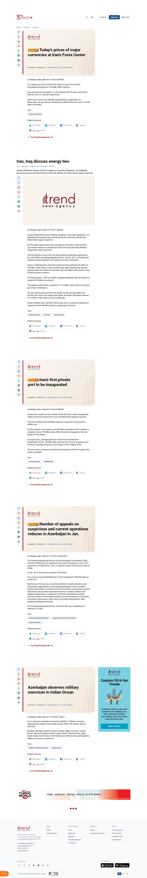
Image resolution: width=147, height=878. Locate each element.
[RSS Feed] (48, 865)
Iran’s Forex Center (35, 114)
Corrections (72, 843)
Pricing (92, 830)
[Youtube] (34, 865)
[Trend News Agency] (24, 828)
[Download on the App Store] (107, 865)
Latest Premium (51, 833)
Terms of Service (117, 830)
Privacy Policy (116, 833)
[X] (29, 865)
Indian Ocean (56, 748)
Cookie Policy (116, 840)
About (70, 830)
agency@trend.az (23, 851)
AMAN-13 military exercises (38, 748)
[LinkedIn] (43, 865)
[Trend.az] (24, 17)
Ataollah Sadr (48, 461)
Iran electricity (59, 315)
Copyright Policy (117, 836)
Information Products (97, 833)
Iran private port (34, 461)
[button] (19, 32)
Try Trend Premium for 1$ (41, 137)
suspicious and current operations (64, 618)
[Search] (87, 17)
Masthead (71, 833)
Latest (48, 830)
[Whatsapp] (19, 865)
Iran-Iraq (47, 315)
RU (127, 873)
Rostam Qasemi (34, 315)
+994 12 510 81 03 (23, 848)
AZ (123, 873)
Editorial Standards (74, 840)
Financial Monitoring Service (39, 618)
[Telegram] (38, 865)
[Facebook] (24, 865)
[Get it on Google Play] (122, 865)
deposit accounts (35, 622)
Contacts (71, 836)
